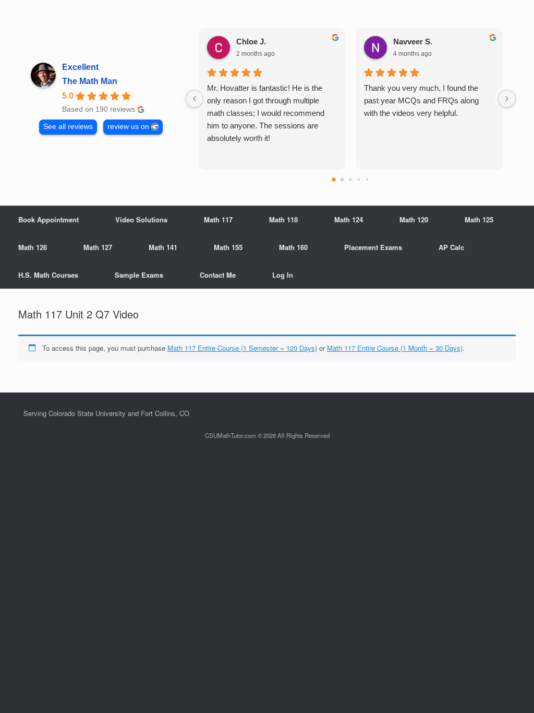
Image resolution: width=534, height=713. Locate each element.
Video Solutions (141, 219)
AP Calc (451, 247)
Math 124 (348, 219)
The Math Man (89, 81)
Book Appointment (48, 219)
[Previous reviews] (194, 99)
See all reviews (68, 126)
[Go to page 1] (342, 180)
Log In (282, 275)
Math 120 (413, 219)
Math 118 (283, 219)
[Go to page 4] (367, 180)
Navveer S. (412, 41)
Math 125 (479, 219)
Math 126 (32, 247)
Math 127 (97, 247)
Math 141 (163, 247)
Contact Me (218, 275)
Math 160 (293, 247)
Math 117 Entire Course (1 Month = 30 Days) (395, 348)
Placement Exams (373, 247)
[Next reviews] (507, 99)
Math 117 (218, 219)
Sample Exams (139, 275)
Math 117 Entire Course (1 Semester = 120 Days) (242, 348)
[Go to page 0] (334, 179)
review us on (128, 126)
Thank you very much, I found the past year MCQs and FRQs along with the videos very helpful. (421, 100)
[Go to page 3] (359, 180)
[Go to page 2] (350, 179)
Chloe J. (251, 41)
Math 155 (228, 247)
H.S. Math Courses (48, 275)
